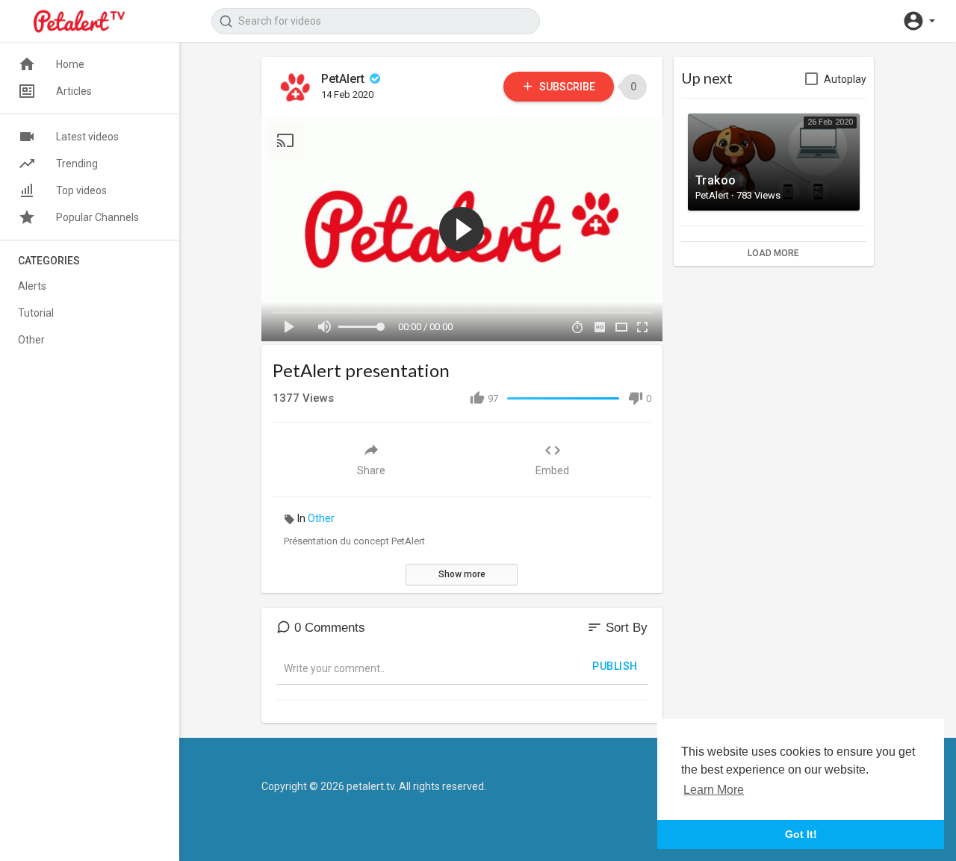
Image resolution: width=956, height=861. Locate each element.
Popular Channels (97, 217)
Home (70, 64)
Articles (74, 91)
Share (371, 470)
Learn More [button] (713, 789)
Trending (77, 164)
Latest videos (87, 137)
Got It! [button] (801, 834)
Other (321, 518)
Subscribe (566, 87)
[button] (919, 21)
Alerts (32, 286)
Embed (552, 470)
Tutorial (36, 313)
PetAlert (344, 79)
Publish (615, 666)
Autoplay (845, 79)
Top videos (81, 190)
